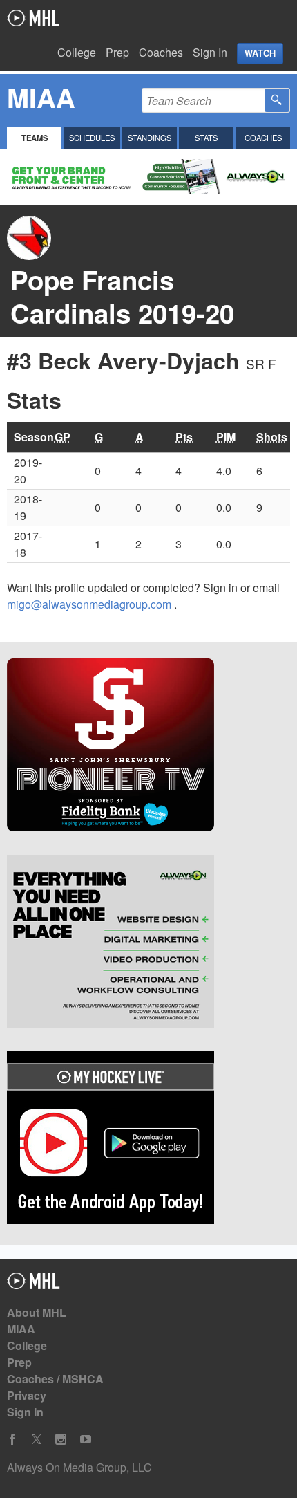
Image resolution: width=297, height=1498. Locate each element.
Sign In (210, 52)
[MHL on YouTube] (85, 1440)
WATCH (260, 53)
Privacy (26, 1395)
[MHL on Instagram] (60, 1440)
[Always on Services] (148, 943)
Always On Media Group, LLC (79, 1467)
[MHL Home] (33, 1285)
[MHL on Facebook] (12, 1440)
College (76, 52)
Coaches (161, 52)
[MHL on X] (36, 1440)
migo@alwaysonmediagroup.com (90, 604)
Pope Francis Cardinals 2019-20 (122, 296)
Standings (149, 137)
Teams (34, 137)
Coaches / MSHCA (55, 1379)
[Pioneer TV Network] (148, 747)
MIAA (21, 1329)
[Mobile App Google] (148, 1140)
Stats (206, 137)
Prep (117, 52)
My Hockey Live (33, 18)
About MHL (36, 1312)
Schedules (92, 137)
